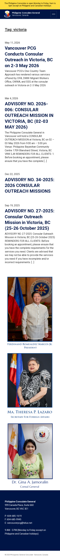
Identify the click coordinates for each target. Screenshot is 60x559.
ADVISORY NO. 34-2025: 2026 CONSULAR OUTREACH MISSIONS (29, 185)
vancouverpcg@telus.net (19, 523)
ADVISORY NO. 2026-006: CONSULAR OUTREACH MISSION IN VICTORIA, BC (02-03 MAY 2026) (29, 115)
